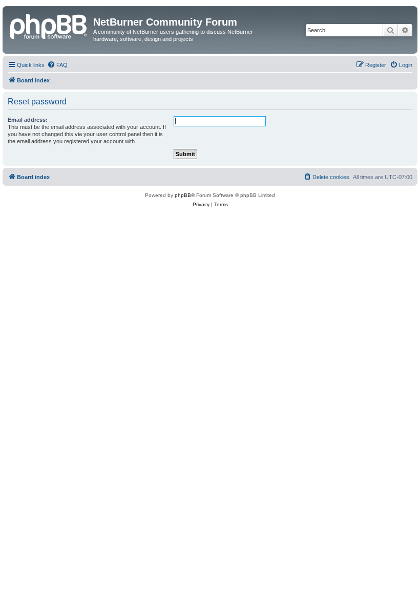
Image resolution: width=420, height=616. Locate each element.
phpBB (183, 195)
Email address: (28, 120)
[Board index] (49, 25)
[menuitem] (57, 65)
